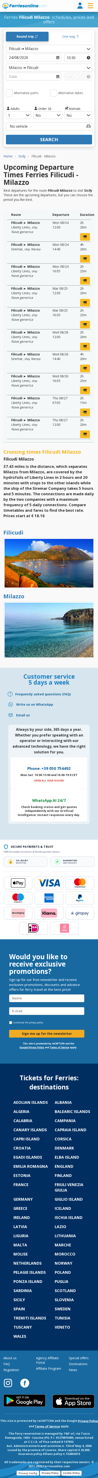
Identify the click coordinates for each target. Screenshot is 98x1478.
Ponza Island (27, 1281)
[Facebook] (24, 1382)
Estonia (22, 1175)
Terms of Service (59, 1047)
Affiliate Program (48, 1368)
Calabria (22, 1120)
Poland (63, 1272)
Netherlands (27, 1263)
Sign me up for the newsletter (47, 1033)
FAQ (6, 1364)
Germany (23, 1199)
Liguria (20, 1235)
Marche (63, 1245)
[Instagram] (10, 1382)
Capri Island (26, 1139)
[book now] (85, 237)
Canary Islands (30, 1129)
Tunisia (62, 1318)
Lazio (60, 1226)
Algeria (21, 1111)
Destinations (78, 1364)
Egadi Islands (27, 1157)
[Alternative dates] (53, 93)
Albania (63, 1102)
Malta (20, 1245)
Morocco (65, 1254)
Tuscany (22, 1327)
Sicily (19, 1299)
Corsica (63, 1139)
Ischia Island (69, 1217)
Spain (19, 1308)
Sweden (63, 1308)
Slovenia (64, 1299)
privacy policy (36, 1022)
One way (69, 36)
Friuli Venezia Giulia (69, 1187)
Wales (19, 1336)
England (64, 1166)
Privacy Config (27, 1473)
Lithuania (65, 1235)
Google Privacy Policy (32, 1047)
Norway (63, 1263)
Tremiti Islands (29, 1318)
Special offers (79, 1358)
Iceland (63, 1208)
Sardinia (22, 1290)
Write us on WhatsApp (34, 704)
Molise (20, 1254)
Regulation (11, 1370)
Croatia (22, 1148)
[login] (80, 6)
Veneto (62, 1327)
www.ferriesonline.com (25, 6)
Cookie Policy (71, 1473)
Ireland (21, 1217)
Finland (63, 1175)
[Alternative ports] (9, 93)
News (73, 1370)
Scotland (65, 1290)
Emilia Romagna (30, 1166)
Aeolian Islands (30, 1102)
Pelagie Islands (29, 1272)
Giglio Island (69, 1199)
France (20, 1184)
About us (10, 1358)
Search (49, 139)
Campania (65, 1120)
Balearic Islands (72, 1111)
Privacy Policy (88, 1421)
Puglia (61, 1281)
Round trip (26, 36)
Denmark (64, 1148)
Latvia (20, 1226)
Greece (20, 1208)
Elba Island (67, 1157)
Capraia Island (70, 1129)
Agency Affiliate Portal (47, 1360)
